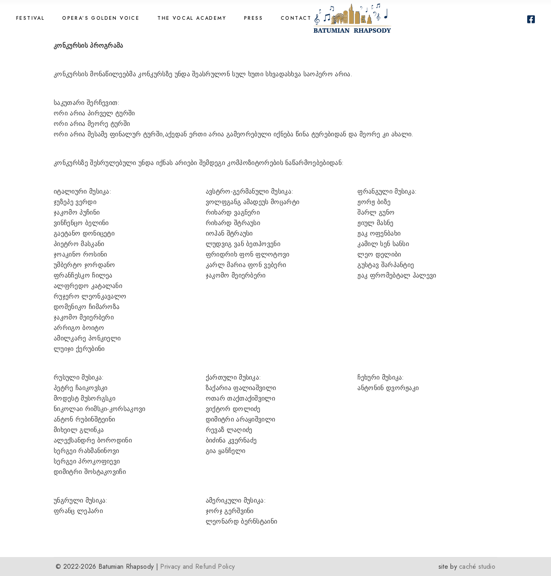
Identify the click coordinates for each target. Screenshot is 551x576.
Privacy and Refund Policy (197, 566)
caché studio (477, 566)
